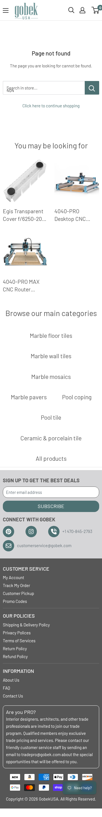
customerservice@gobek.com (44, 545)
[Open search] (71, 10)
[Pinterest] (8, 531)
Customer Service (26, 569)
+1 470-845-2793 (77, 531)
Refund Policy (15, 656)
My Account (13, 577)
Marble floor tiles (51, 335)
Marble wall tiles (51, 355)
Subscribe (51, 506)
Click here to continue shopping (51, 105)
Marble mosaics (51, 376)
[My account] (82, 10)
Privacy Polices (17, 632)
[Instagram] (31, 531)
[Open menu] (5, 10)
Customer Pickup (18, 593)
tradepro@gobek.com (41, 754)
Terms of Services (19, 640)
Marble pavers (29, 396)
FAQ (6, 687)
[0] (95, 10)
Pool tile (51, 417)
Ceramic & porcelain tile (51, 437)
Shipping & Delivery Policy (26, 624)
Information (18, 671)
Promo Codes (15, 601)
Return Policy (15, 648)
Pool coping (77, 396)
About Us (11, 679)
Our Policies (19, 616)
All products (51, 458)
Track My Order (16, 585)
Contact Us (13, 695)
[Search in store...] (92, 88)
